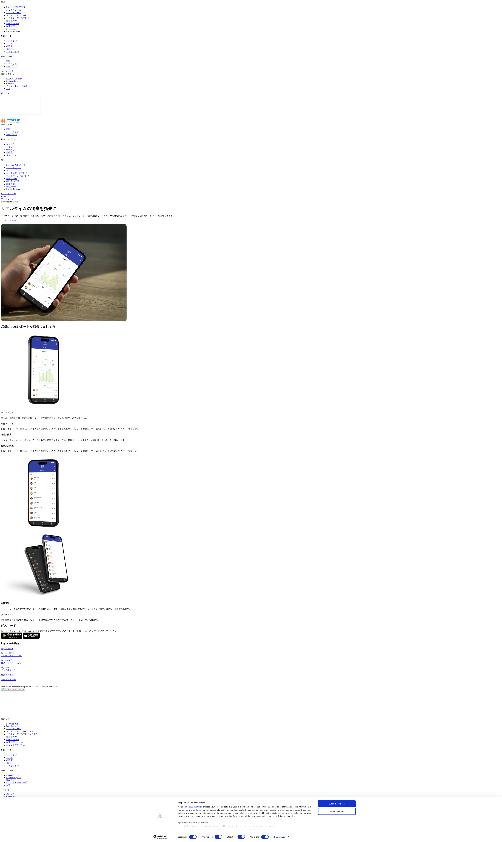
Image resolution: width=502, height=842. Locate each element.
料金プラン (11, 66)
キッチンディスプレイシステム (21, 731)
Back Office (11, 726)
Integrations (11, 29)
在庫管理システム (14, 742)
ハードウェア (12, 64)
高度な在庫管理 (8, 679)
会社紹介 (10, 794)
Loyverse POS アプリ (15, 7)
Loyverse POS (7, 649)
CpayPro (10, 83)
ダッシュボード (13, 13)
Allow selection (337, 811)
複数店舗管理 (12, 23)
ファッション (12, 52)
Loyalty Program (13, 31)
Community (11, 797)
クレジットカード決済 (16, 86)
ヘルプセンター (8, 71)
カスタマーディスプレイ (17, 18)
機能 (8, 61)
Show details (279, 837)
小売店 (9, 46)
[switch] (218, 837)
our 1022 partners (193, 807)
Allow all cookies (337, 804)
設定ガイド (94, 631)
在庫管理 (10, 26)
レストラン (11, 41)
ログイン (5, 93)
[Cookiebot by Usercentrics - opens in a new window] (160, 837)
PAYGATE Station (14, 79)
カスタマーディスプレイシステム (22, 734)
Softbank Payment (13, 81)
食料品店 (10, 49)
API (8, 88)
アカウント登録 (8, 199)
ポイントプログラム (15, 745)
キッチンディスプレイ (16, 15)
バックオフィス (13, 10)
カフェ (9, 43)
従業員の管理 (7, 675)
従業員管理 (11, 21)
